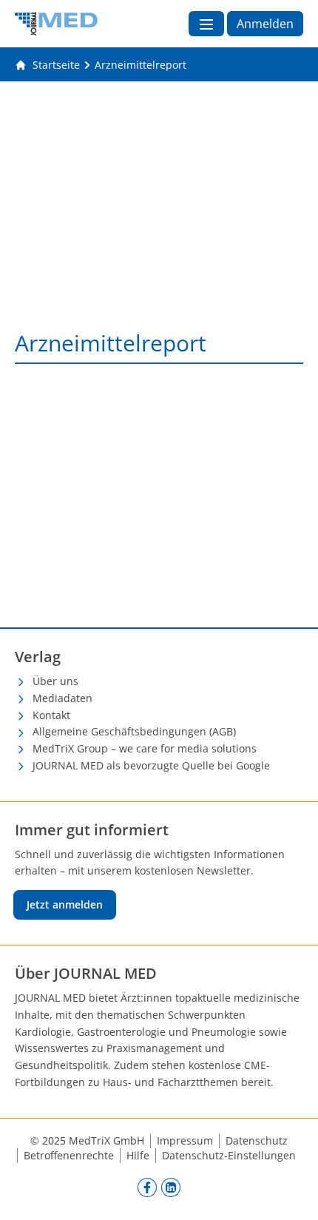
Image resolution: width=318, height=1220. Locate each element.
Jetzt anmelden (65, 904)
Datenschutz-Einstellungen (229, 1155)
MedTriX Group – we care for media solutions (145, 748)
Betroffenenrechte (69, 1155)
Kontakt (51, 715)
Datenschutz (257, 1140)
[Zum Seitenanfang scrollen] (291, 1193)
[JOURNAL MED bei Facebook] (147, 1187)
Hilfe (137, 1155)
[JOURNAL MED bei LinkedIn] (171, 1187)
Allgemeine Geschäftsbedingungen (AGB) (134, 731)
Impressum (185, 1140)
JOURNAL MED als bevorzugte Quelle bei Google (151, 765)
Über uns (55, 681)
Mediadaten (62, 698)
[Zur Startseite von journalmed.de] (56, 23)
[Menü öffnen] (206, 23)
